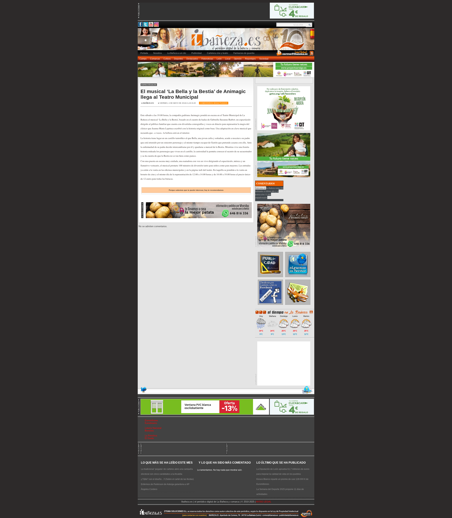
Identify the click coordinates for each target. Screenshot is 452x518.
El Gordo (149, 438)
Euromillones (151, 420)
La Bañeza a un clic (176, 53)
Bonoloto (149, 430)
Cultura (167, 59)
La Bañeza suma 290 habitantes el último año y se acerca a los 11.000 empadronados (269, 193)
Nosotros (157, 53)
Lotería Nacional (153, 428)
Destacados (192, 59)
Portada (144, 53)
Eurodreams (151, 423)
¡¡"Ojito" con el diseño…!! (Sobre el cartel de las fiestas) (167, 479)
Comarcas (155, 59)
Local (227, 59)
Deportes (178, 59)
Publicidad (196, 53)
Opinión (238, 59)
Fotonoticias (207, 59)
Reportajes (250, 59)
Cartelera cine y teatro (217, 53)
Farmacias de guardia (243, 53)
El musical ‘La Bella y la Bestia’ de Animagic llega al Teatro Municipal (193, 94)
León (219, 59)
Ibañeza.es (226, 41)
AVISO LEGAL (263, 501)
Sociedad (263, 59)
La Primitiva (151, 435)
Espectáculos (148, 85)
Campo (143, 59)
